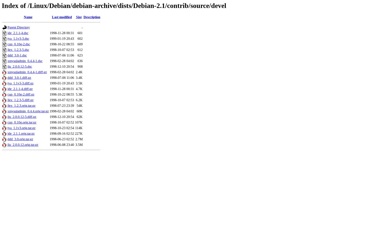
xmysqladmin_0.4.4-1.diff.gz (27, 72)
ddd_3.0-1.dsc (17, 55)
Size (79, 17)
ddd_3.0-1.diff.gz (19, 77)
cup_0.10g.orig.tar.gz (22, 122)
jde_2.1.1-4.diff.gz (20, 89)
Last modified (62, 17)
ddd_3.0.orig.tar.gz (20, 139)
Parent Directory (19, 27)
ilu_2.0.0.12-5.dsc (20, 66)
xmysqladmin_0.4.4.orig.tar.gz (28, 111)
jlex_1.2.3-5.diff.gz (20, 100)
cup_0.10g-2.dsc (19, 44)
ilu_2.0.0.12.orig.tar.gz (23, 145)
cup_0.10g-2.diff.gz (21, 94)
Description (92, 17)
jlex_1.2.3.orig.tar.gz (21, 105)
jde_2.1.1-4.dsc (18, 33)
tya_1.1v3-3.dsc (18, 38)
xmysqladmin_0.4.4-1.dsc (25, 61)
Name (28, 17)
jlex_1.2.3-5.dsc (18, 50)
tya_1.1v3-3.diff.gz (20, 83)
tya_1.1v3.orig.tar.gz (21, 128)
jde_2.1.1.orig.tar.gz (21, 133)
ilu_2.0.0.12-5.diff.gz (22, 117)
